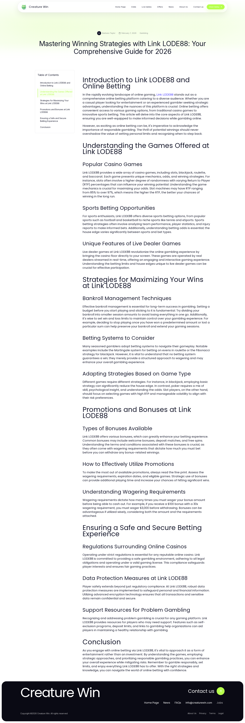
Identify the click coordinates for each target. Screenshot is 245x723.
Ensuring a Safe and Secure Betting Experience (53, 119)
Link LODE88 (164, 94)
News (166, 702)
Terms (212, 713)
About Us (192, 713)
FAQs (178, 702)
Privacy (202, 713)
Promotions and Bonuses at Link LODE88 (55, 110)
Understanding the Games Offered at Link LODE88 (56, 93)
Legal (220, 713)
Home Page (151, 702)
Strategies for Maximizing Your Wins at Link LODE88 (54, 101)
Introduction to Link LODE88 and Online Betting (55, 84)
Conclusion (45, 127)
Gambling (144, 33)
